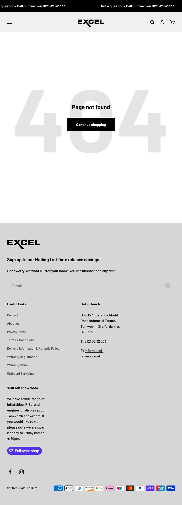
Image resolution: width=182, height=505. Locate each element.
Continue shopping (91, 124)
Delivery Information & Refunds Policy (33, 348)
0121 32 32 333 (95, 341)
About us (13, 323)
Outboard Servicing (20, 373)
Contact (12, 315)
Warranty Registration (22, 357)
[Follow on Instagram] (21, 472)
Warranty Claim (17, 365)
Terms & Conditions (20, 340)
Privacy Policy (16, 332)
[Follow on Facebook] (10, 472)
